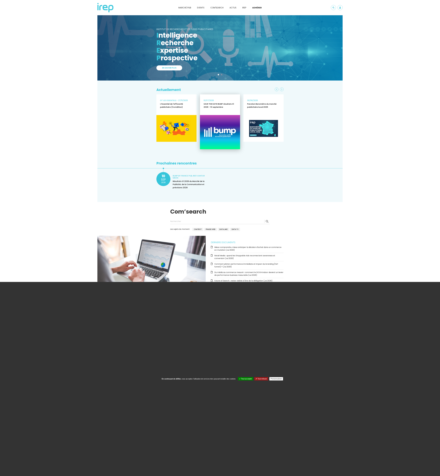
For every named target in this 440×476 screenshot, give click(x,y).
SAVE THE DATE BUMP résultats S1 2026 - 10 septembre (219, 105)
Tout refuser (262, 379)
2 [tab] (222, 75)
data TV (235, 229)
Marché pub (184, 7)
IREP (244, 7)
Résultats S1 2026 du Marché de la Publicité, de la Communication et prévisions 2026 (188, 184)
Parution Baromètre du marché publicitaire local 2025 (261, 105)
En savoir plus (169, 36)
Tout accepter (246, 379)
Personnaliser (276, 379)
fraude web (210, 229)
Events (200, 7)
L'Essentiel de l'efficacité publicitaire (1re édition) (171, 105)
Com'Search (217, 7)
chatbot (198, 229)
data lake (223, 229)
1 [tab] (219, 75)
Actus (233, 7)
